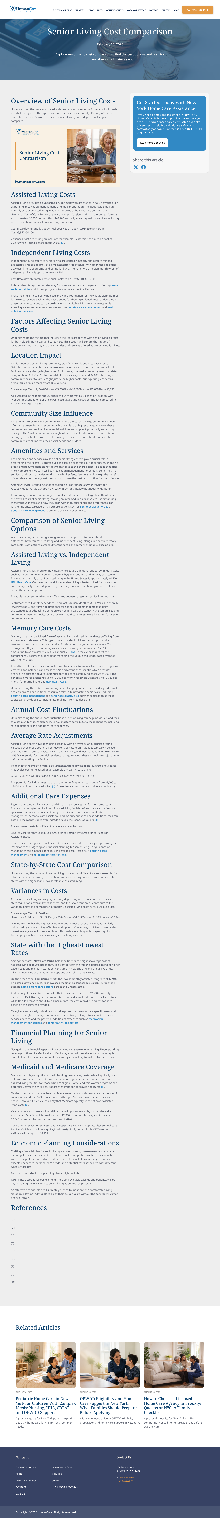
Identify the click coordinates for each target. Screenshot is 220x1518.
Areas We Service (136, 10)
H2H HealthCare (21, 582)
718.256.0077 (126, 1480)
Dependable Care (62, 10)
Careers (166, 10)
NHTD (100, 10)
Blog (176, 10)
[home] (22, 9)
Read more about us (152, 142)
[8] (96, 820)
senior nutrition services (63, 1023)
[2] (62, 243)
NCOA (71, 652)
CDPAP (90, 10)
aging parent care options (49, 854)
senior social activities (94, 506)
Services (79, 10)
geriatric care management (85, 307)
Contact (153, 10)
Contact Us (23, 1487)
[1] (53, 786)
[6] (26, 1105)
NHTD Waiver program (65, 1487)
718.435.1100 (127, 1477)
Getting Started (115, 10)
